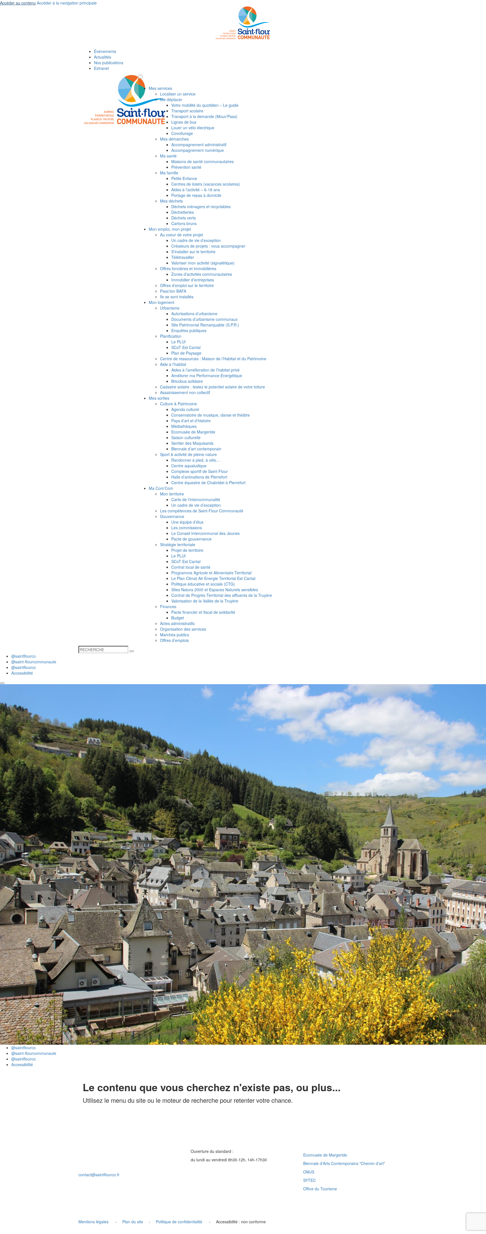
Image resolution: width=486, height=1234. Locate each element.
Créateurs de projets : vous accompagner (208, 246)
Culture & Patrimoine (178, 403)
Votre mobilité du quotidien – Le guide (204, 105)
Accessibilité (22, 673)
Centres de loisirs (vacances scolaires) (205, 184)
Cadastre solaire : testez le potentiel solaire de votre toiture (212, 387)
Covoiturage (182, 133)
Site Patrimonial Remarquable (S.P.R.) (205, 325)
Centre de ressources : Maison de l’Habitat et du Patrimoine (213, 358)
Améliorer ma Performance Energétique (206, 375)
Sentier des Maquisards (192, 443)
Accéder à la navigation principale (67, 3)
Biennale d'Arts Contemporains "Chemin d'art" (344, 1163)
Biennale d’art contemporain (196, 449)
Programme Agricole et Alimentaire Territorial (211, 572)
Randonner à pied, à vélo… (195, 460)
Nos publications (108, 62)
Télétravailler (182, 257)
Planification (170, 336)
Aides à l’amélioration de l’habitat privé (205, 370)
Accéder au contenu (18, 3)
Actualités (102, 57)
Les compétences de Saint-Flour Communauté (201, 510)
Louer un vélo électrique (192, 127)
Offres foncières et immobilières (188, 268)
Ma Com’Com (161, 488)
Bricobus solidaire (187, 381)
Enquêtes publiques (188, 330)
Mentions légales (93, 1221)
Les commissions (186, 527)
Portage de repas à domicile (196, 195)
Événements (105, 51)
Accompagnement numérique (197, 150)
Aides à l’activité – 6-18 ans (195, 189)
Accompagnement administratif (198, 144)
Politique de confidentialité (179, 1221)
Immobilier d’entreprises (192, 280)
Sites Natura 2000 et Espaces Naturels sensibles (214, 589)
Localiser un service (177, 94)
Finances (168, 606)
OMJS (308, 1172)
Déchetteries (182, 212)
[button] (140, 77)
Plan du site (132, 1221)
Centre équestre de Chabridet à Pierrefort (208, 482)
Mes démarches (174, 139)
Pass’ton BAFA (173, 291)
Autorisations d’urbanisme (194, 313)
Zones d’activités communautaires (201, 274)
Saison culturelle (186, 437)
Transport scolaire (187, 111)
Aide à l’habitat (173, 364)
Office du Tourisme (320, 1188)
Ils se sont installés (177, 296)
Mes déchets (171, 201)
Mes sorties (159, 398)
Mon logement (161, 302)
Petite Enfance (184, 178)
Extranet (101, 68)
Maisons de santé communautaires (202, 161)
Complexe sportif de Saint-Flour (199, 471)
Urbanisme (169, 308)
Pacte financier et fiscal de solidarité (203, 612)
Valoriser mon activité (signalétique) (203, 263)
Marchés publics (174, 634)
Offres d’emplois (174, 640)
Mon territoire (172, 494)
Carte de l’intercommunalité (195, 499)
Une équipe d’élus (187, 522)
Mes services (160, 88)
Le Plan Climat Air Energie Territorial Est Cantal (213, 578)
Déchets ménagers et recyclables (201, 206)
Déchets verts (183, 218)
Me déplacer (171, 99)
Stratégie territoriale (177, 544)
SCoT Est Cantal (186, 347)
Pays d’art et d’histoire (191, 420)
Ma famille (169, 172)
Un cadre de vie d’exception (196, 240)
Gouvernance (172, 516)
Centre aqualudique (188, 465)
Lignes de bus (183, 122)
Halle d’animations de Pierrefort (199, 477)
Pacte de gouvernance (191, 539)
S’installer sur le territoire (193, 251)
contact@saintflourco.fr (99, 1174)
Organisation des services (183, 629)
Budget (177, 618)
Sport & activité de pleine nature (188, 454)
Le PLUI (178, 341)
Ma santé (168, 156)
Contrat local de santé (190, 567)
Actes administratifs (177, 623)
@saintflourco (23, 656)
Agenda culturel (185, 409)
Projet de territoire (187, 550)
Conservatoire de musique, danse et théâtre (210, 415)
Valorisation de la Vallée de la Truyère (204, 601)
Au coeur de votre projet (181, 234)
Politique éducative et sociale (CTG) (203, 584)
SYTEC (309, 1180)
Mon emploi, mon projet (170, 229)
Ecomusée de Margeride (193, 432)
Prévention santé (186, 167)
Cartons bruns (184, 223)
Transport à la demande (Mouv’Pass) (204, 116)
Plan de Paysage (186, 353)
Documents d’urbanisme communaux (204, 319)
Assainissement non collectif (185, 392)
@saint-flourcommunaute (33, 661)
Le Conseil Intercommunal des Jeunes (205, 533)
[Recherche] (131, 651)
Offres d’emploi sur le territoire (187, 285)
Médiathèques (184, 426)
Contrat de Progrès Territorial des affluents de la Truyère (221, 595)
